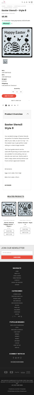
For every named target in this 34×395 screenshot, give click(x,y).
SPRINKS (17, 334)
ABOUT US (17, 273)
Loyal (17, 327)
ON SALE (17, 305)
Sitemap (17, 284)
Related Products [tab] (15, 196)
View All (17, 347)
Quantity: (17, 88)
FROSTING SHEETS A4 (17, 296)
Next (32, 210)
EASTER (17, 314)
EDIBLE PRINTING (17, 278)
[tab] (17, 114)
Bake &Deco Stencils (17, 329)
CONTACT (17, 280)
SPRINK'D (17, 336)
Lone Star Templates (20, 389)
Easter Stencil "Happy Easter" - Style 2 (9, 224)
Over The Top (17, 345)
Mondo (17, 338)
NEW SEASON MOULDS (17, 303)
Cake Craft (17, 332)
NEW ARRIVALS (17, 301)
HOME (17, 271)
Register (20, 282)
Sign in (14, 282)
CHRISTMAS (17, 312)
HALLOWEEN (17, 309)
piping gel (17, 307)
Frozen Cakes (17, 298)
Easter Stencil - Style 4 (25, 223)
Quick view (9, 231)
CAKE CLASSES (17, 275)
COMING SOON (17, 294)
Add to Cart (9, 234)
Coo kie (17, 343)
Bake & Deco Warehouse (17, 325)
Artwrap (17, 341)
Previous (2, 210)
